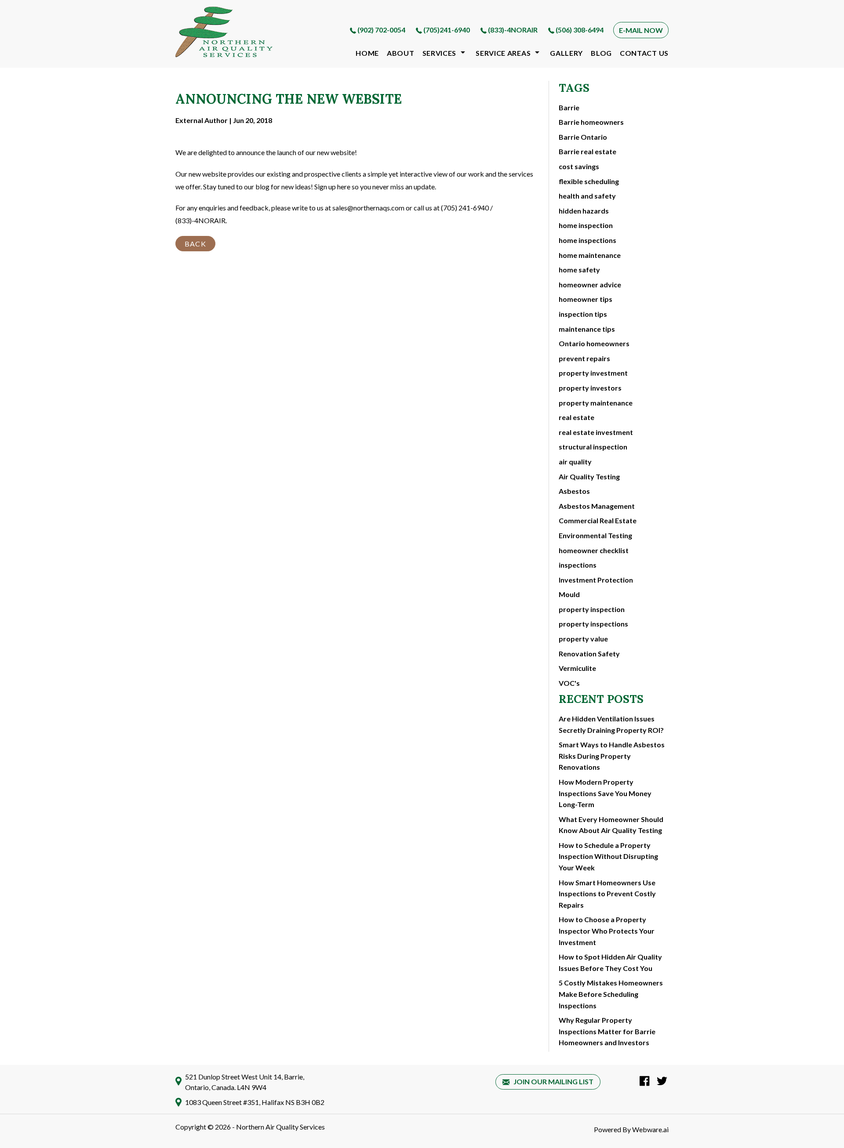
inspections (578, 565)
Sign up (325, 186)
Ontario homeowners (594, 343)
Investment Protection (596, 580)
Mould (569, 594)
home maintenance (590, 255)
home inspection (586, 225)
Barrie (569, 107)
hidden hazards (584, 210)
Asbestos (574, 491)
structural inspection (593, 446)
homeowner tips (585, 299)
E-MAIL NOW (641, 30)
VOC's (569, 683)
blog (601, 53)
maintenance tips (587, 329)
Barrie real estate (587, 151)
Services (439, 53)
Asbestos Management (597, 506)
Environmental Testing (595, 535)
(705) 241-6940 (465, 207)
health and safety (587, 196)
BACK (195, 243)
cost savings (579, 166)
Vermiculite (577, 668)
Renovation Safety (589, 653)
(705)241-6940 (446, 29)
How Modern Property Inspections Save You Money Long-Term (605, 793)
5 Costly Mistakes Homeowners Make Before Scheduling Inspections (611, 993)
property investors (590, 388)
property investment (593, 373)
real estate (576, 417)
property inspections (593, 623)
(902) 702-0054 (381, 29)
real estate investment (596, 432)
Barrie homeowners (591, 122)
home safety (579, 269)
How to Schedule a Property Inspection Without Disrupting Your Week (608, 856)
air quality (575, 461)
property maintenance (596, 402)
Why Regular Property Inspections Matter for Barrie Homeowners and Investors (607, 1031)
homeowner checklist (594, 550)
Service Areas (503, 53)
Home (367, 53)
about (401, 53)
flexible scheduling (589, 181)
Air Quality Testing (589, 476)
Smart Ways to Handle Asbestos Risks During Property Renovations (612, 755)
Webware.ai (650, 1129)
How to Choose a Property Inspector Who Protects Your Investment (607, 930)
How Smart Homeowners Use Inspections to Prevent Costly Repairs (607, 893)
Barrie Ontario (583, 137)
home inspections (587, 240)
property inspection (592, 609)
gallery (566, 53)
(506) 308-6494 (580, 29)
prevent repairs (584, 358)
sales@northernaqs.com (368, 207)
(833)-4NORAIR (513, 29)
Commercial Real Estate (598, 520)
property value (583, 638)
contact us (644, 53)
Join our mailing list (552, 1081)
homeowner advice (590, 284)
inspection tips (583, 314)
